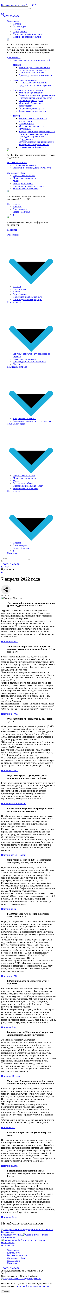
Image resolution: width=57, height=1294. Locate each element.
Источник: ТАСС (9, 714)
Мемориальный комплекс (25, 488)
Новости (17, 542)
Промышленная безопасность (27, 297)
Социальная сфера (16, 423)
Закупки (17, 291)
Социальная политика (24, 475)
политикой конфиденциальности (33, 1286)
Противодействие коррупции (27, 299)
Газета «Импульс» (22, 548)
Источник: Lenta (9, 641)
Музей (16, 480)
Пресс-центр (13, 491)
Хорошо (5, 1291)
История (17, 286)
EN (2, 13)
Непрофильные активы (24, 418)
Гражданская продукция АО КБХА (18, 5)
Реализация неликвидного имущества (32, 421)
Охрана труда (19, 289)
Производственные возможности (29, 361)
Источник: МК (8, 909)
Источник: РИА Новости (13, 803)
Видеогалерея (20, 545)
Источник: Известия (11, 1076)
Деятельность (13, 302)
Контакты (12, 553)
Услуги (16, 364)
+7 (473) (10, 16)
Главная (5, 566)
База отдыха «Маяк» (23, 483)
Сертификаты (20, 294)
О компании (13, 235)
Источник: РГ (8, 1127)
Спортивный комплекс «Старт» (29, 486)
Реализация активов (17, 367)
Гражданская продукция (25, 359)
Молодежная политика (24, 478)
